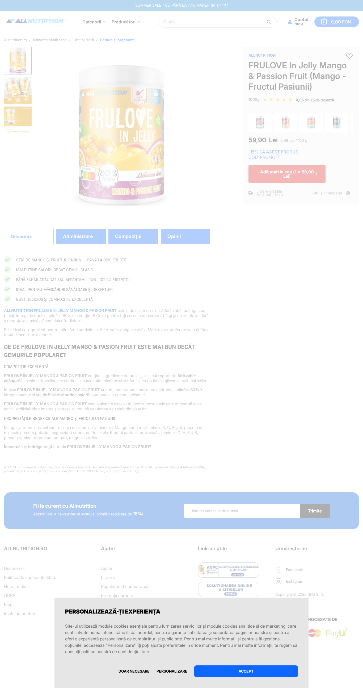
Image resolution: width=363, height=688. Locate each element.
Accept (246, 671)
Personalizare (172, 671)
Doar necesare (134, 671)
